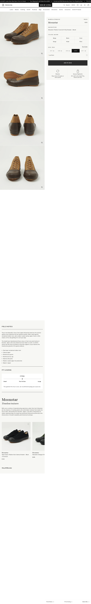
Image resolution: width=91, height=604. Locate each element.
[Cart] (88, 5)
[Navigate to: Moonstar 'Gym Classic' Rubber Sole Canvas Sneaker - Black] (16, 436)
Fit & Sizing (68, 601)
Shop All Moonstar (7, 468)
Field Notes (49, 601)
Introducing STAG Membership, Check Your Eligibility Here (66, 1)
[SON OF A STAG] (45, 5)
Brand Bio (85, 601)
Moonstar (53, 22)
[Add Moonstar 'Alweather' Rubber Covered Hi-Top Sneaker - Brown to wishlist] (86, 55)
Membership (8, 5)
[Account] (85, 5)
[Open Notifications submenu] (81, 5)
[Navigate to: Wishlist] (77, 5)
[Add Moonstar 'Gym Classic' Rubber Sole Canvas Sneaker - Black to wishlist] (28, 424)
